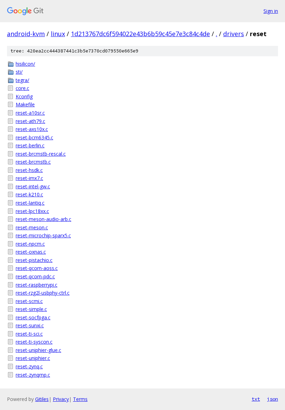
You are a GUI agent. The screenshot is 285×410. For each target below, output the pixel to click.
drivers (233, 34)
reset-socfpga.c (33, 317)
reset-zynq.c (29, 366)
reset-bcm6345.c (34, 137)
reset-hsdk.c (29, 170)
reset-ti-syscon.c (34, 341)
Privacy (61, 399)
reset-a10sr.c (30, 112)
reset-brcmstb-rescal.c (41, 153)
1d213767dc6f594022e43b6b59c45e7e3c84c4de (140, 34)
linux (58, 34)
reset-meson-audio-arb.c (43, 219)
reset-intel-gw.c (33, 186)
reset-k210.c (29, 194)
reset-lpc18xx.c (32, 211)
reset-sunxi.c (30, 325)
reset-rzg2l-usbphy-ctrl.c (43, 292)
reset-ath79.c (30, 121)
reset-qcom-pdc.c (35, 276)
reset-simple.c (31, 309)
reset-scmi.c (29, 301)
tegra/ (22, 80)
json (272, 399)
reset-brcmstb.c (33, 161)
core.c (22, 88)
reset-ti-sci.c (29, 333)
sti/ (19, 71)
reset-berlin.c (30, 145)
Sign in (270, 11)
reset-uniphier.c (33, 358)
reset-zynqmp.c (33, 374)
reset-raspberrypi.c (36, 284)
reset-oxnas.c (31, 251)
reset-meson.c (32, 227)
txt (256, 399)
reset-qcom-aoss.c (37, 268)
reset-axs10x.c (32, 129)
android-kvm (26, 34)
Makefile (25, 104)
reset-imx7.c (29, 178)
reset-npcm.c (30, 243)
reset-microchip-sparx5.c (43, 235)
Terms (80, 399)
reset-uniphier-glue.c (38, 350)
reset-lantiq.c (30, 202)
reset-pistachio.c (34, 260)
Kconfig (24, 96)
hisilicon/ (25, 63)
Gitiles (42, 399)
